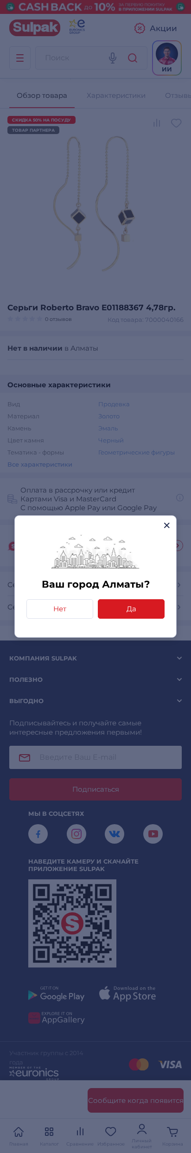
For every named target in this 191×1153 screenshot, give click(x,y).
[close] (166, 525)
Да (131, 608)
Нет (59, 608)
